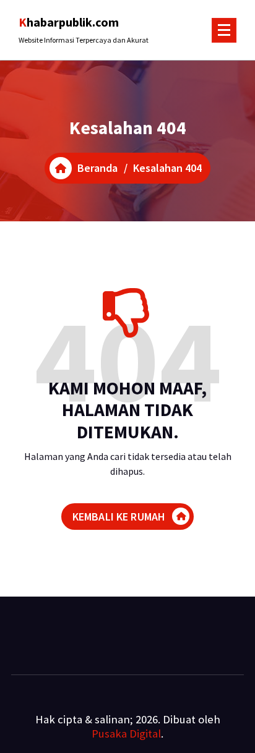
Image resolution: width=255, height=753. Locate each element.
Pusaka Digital (126, 733)
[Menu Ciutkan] (224, 30)
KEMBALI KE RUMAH (119, 516)
